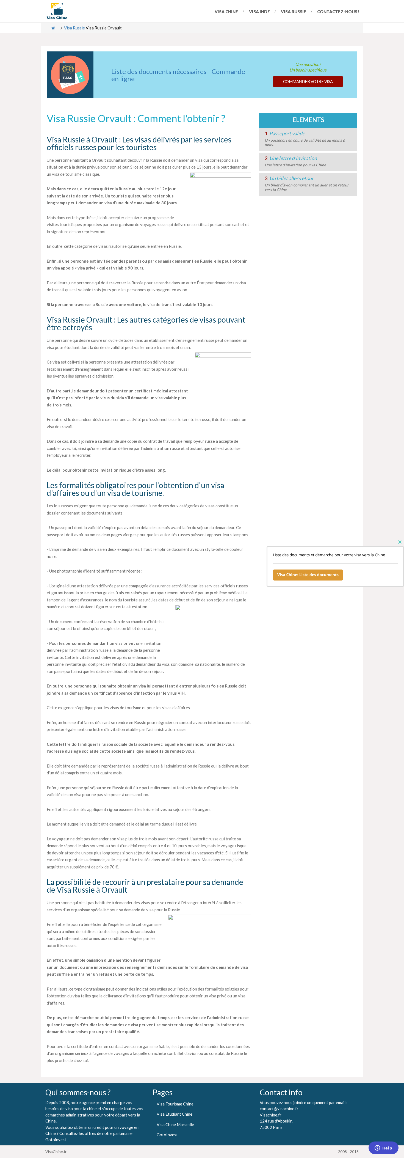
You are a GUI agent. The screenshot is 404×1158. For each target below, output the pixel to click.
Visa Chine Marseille (175, 1124)
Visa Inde (259, 11)
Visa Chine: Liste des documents (308, 574)
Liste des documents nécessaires (158, 71)
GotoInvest (167, 1134)
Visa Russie (293, 11)
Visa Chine (226, 11)
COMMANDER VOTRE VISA (308, 81)
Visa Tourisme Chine (175, 1103)
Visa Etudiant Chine (174, 1114)
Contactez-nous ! (338, 11)
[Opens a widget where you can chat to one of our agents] (383, 1148)
